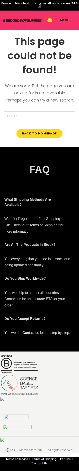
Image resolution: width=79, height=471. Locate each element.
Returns (65, 459)
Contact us (30, 333)
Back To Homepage (39, 133)
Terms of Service (16, 459)
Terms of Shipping (44, 459)
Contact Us (39, 463)
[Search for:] (73, 20)
